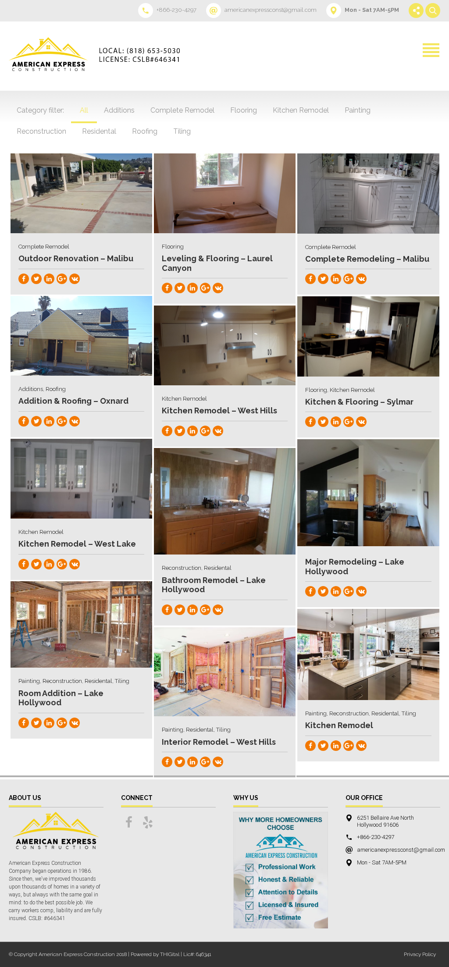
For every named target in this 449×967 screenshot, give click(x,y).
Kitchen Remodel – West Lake (77, 543)
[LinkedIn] (49, 279)
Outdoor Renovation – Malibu (75, 258)
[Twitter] (36, 279)
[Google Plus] (62, 279)
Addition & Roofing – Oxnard (73, 400)
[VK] (74, 279)
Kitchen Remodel (339, 725)
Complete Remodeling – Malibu (367, 258)
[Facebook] (23, 279)
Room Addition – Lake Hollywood (60, 698)
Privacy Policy (420, 954)
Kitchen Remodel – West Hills (219, 410)
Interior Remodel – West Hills (219, 742)
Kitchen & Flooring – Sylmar (359, 401)
